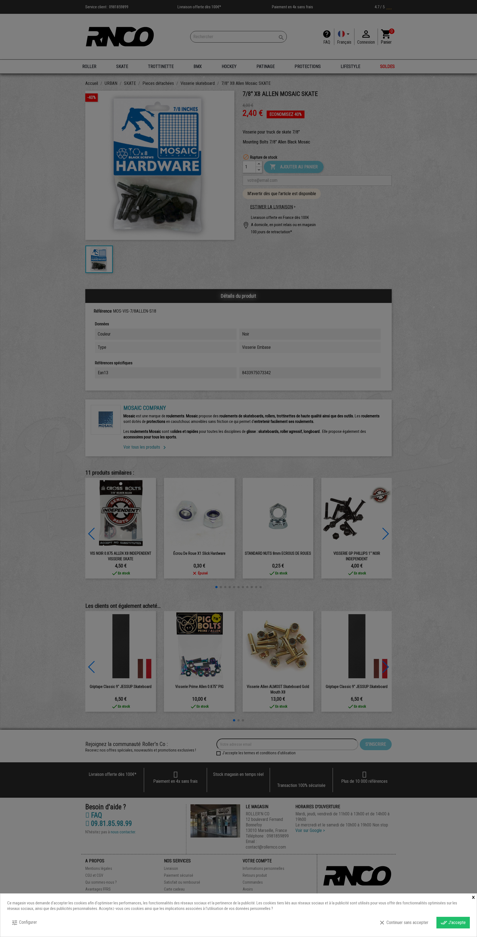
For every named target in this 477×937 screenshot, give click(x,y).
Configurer (24, 922)
